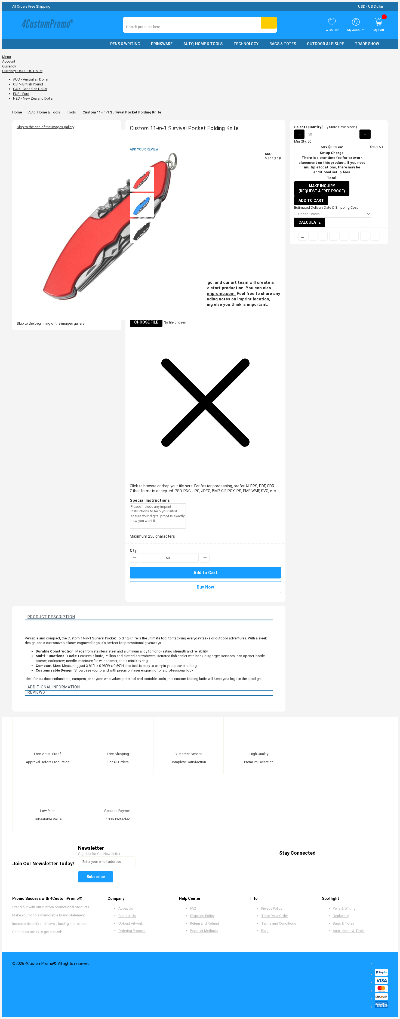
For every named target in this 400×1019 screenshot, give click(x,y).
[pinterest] (345, 853)
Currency (9, 66)
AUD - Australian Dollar (30, 79)
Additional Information (53, 687)
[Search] (269, 23)
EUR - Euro (21, 94)
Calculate (310, 222)
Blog (265, 931)
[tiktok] (376, 853)
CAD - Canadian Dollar (30, 89)
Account (8, 61)
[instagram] (365, 853)
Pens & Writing (344, 908)
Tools (71, 112)
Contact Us (127, 916)
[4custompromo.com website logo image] (46, 24)
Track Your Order (274, 916)
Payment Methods (204, 931)
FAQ (193, 908)
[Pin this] (344, 236)
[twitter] (334, 853)
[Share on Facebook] (313, 236)
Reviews (36, 692)
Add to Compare (303, 236)
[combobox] (150, 27)
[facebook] (324, 853)
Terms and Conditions (278, 923)
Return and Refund (204, 923)
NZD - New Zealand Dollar (33, 98)
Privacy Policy (271, 908)
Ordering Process (132, 931)
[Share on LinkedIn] (334, 236)
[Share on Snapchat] (365, 236)
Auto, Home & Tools (44, 112)
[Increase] (205, 558)
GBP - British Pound (28, 84)
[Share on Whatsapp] (354, 236)
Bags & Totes (343, 923)
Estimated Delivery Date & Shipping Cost (326, 207)
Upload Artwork (130, 923)
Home (17, 112)
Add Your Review (144, 149)
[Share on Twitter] (323, 236)
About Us (125, 908)
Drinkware (341, 916)
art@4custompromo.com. (210, 293)
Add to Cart (311, 200)
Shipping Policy (202, 916)
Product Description (51, 617)
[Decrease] (134, 558)
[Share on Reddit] (375, 236)
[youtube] (355, 853)
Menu (6, 57)
